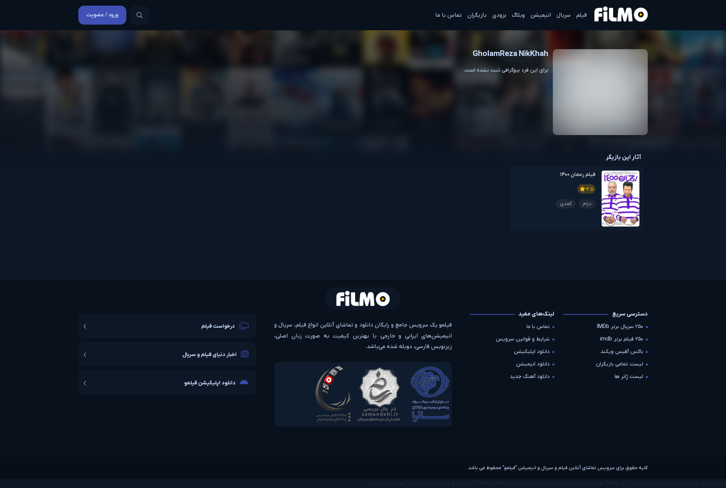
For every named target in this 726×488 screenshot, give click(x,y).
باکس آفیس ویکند (621, 351)
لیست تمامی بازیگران (619, 364)
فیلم (581, 15)
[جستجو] (139, 15)
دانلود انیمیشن (533, 364)
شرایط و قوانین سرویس (523, 339)
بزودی (499, 15)
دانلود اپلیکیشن (532, 351)
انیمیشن (541, 15)
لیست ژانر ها (628, 376)
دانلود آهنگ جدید (530, 376)
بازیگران (477, 15)
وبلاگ (518, 15)
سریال (564, 15)
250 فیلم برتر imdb (621, 339)
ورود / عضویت (102, 15)
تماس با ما (448, 15)
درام (587, 203)
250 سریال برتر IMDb (620, 326)
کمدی (566, 203)
